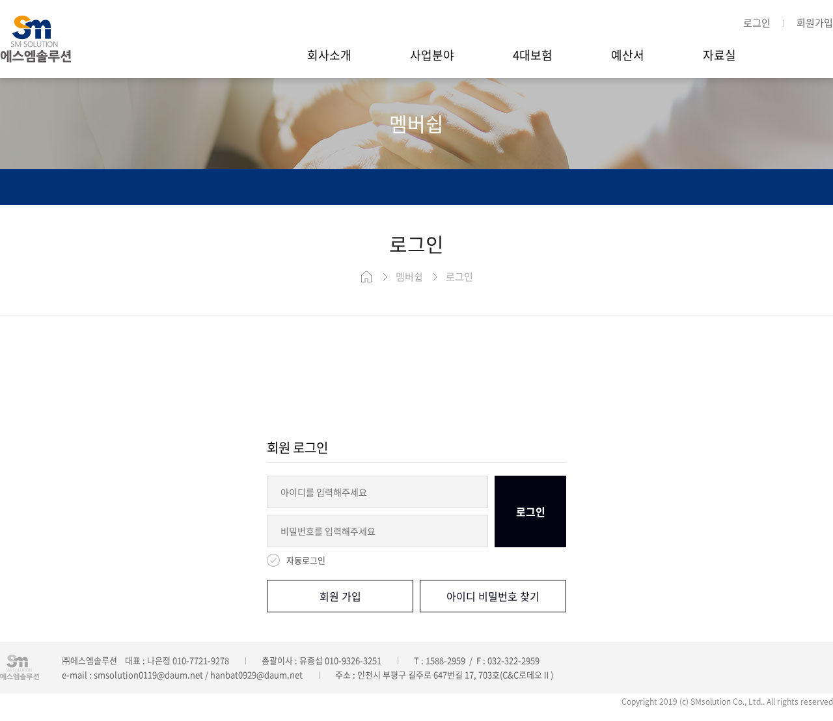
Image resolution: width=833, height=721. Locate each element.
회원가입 (815, 23)
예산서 (627, 55)
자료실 (719, 55)
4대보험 (533, 55)
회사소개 (329, 55)
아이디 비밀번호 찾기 (492, 596)
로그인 (757, 23)
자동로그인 (305, 560)
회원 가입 (340, 596)
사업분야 (432, 55)
